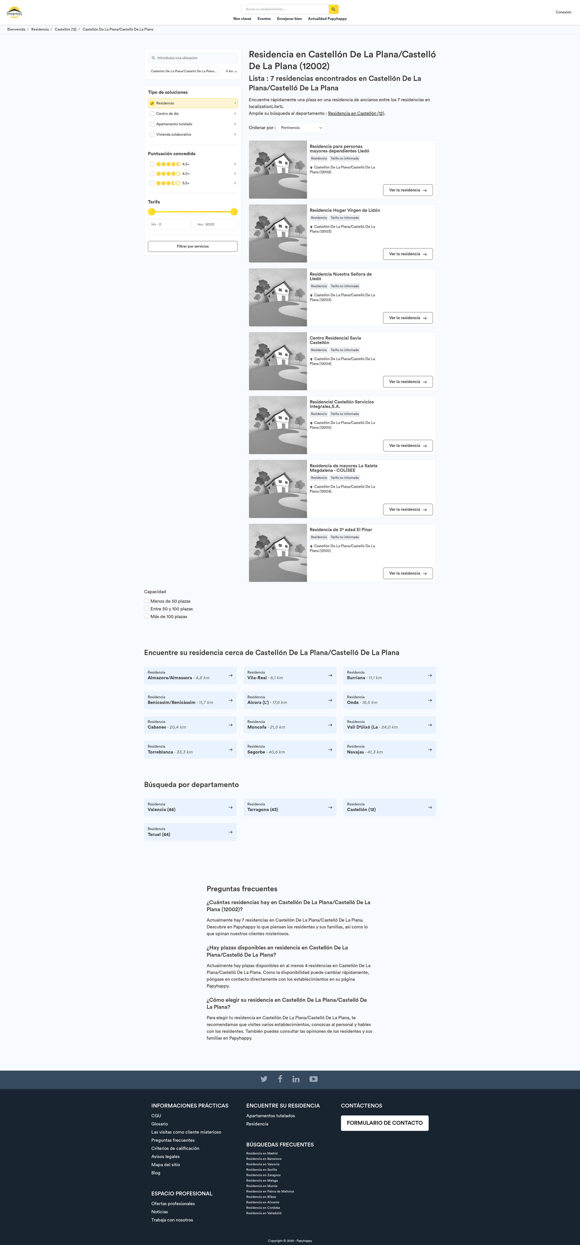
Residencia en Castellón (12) (356, 113)
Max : (201, 224)
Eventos (264, 19)
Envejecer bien (289, 19)
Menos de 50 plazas (170, 601)
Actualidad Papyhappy (327, 19)
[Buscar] (333, 9)
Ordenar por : (262, 127)
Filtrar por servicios (193, 246)
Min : (154, 224)
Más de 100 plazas (168, 616)
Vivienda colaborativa (173, 134)
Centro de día (167, 114)
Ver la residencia (405, 190)
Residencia (165, 103)
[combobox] (197, 58)
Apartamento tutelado (174, 124)
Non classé (242, 19)
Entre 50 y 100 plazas (171, 609)
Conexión (563, 12)
